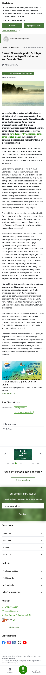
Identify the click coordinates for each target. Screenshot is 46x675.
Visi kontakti (14, 627)
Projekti (6, 547)
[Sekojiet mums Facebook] (4, 642)
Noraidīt (12, 25)
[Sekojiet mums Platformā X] (19, 642)
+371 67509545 (11, 607)
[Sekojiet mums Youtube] (25, 642)
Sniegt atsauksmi (23, 480)
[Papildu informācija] (14, 620)
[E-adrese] (7, 620)
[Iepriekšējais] (5, 454)
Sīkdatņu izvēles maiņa (12, 592)
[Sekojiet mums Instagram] (9, 642)
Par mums (7, 554)
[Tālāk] (41, 454)
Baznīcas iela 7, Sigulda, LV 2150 (18, 615)
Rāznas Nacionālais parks (23, 412)
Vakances (7, 533)
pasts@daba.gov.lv (12, 611)
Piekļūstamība (8, 578)
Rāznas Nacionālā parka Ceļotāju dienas (19, 383)
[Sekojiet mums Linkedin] (14, 642)
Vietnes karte (8, 585)
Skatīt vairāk (7, 393)
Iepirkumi (7, 540)
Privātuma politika (10, 571)
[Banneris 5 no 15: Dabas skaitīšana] (23, 454)
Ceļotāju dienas (20, 408)
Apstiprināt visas (34, 25)
